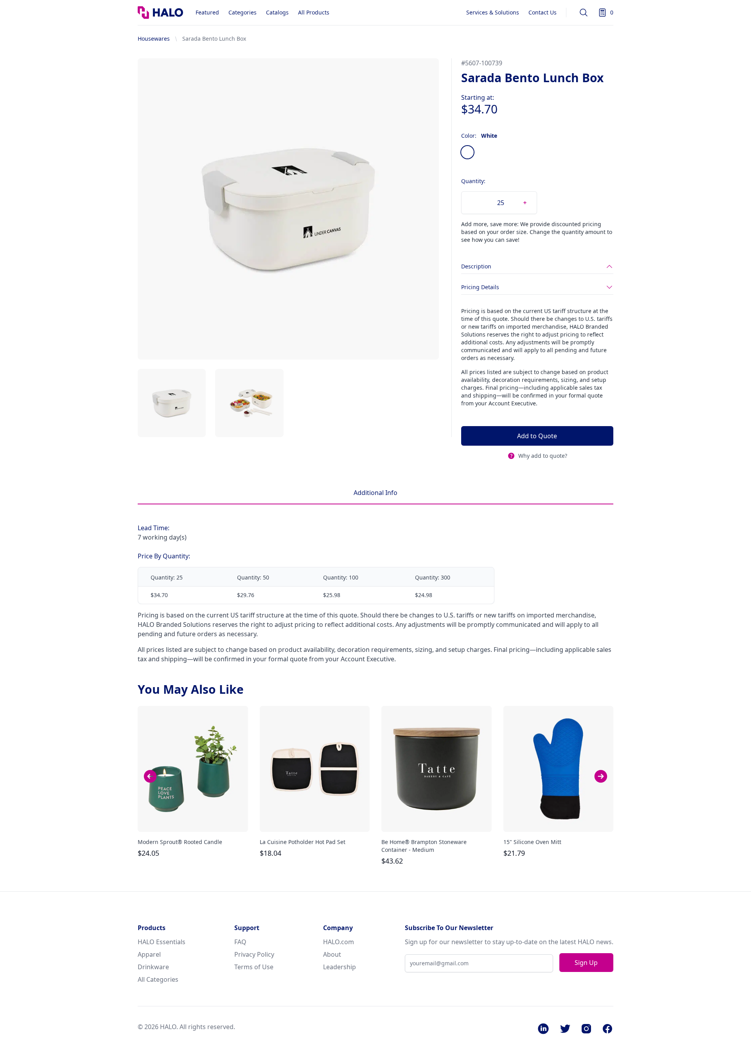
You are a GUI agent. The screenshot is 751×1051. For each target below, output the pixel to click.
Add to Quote (537, 436)
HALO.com (338, 942)
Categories (242, 12)
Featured (207, 12)
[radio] (467, 152)
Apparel (149, 954)
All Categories (158, 979)
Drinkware (153, 967)
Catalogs (277, 12)
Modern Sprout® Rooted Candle (180, 842)
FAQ (240, 942)
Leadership (339, 967)
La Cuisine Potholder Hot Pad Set (302, 842)
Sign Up (586, 962)
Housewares (154, 38)
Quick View (192, 819)
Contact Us (542, 12)
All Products (313, 12)
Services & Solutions (492, 12)
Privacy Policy (254, 954)
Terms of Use (253, 967)
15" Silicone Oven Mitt (532, 842)
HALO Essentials (161, 942)
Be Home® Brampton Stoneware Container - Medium (424, 845)
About (332, 954)
